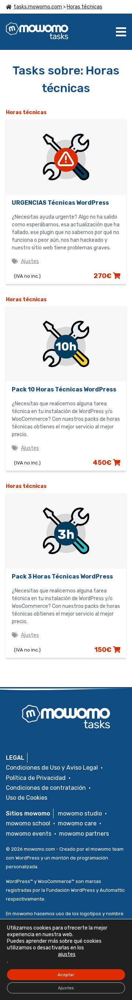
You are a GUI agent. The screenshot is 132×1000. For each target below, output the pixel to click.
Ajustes (30, 261)
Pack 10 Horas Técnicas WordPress (64, 389)
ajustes (67, 954)
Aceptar (66, 974)
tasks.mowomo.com (38, 7)
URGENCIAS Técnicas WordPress (60, 202)
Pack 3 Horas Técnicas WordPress (62, 576)
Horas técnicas (84, 7)
